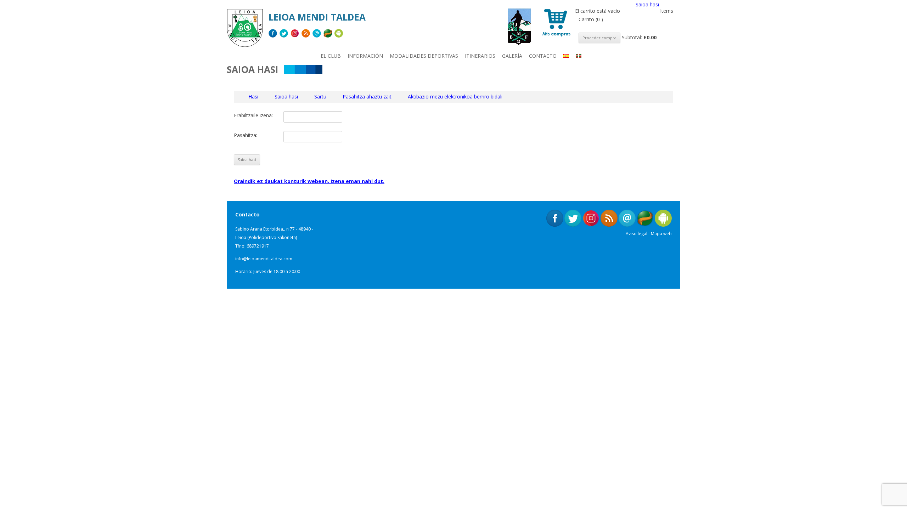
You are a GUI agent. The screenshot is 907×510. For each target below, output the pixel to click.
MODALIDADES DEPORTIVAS (424, 55)
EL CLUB (331, 55)
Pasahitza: (245, 135)
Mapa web (661, 234)
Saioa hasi (647, 4)
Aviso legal (636, 234)
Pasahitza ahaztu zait (367, 96)
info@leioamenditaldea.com (263, 259)
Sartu (320, 96)
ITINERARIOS (480, 55)
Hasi (253, 96)
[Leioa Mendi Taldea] (245, 30)
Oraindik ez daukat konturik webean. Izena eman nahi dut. (309, 181)
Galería (512, 55)
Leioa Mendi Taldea (317, 17)
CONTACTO (543, 55)
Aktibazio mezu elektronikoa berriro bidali (455, 96)
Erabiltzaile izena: (253, 115)
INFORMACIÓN (365, 55)
